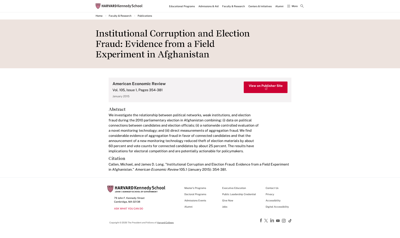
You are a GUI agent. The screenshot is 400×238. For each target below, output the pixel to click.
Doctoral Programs (195, 194)
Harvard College (165, 222)
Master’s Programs (195, 188)
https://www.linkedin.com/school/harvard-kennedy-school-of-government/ (272, 221)
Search (302, 6)
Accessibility (273, 200)
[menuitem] (182, 7)
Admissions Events (195, 200)
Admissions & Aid (208, 6)
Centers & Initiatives (260, 6)
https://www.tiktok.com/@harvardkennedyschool (290, 221)
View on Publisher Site (266, 86)
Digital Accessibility (277, 206)
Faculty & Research (233, 6)
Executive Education (234, 188)
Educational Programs (182, 6)
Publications (145, 15)
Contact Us (272, 188)
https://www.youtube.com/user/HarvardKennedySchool (278, 221)
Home (99, 15)
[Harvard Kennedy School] (120, 6)
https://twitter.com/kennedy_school (266, 221)
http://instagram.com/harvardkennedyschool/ (284, 221)
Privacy (270, 194)
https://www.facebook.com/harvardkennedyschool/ (261, 221)
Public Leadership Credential (239, 194)
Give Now (227, 200)
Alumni (279, 6)
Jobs (224, 206)
